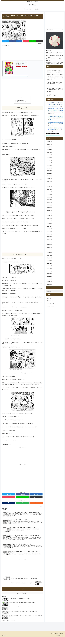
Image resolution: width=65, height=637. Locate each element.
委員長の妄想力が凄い (20, 100)
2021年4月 (49, 276)
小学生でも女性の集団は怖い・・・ (22, 101)
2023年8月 (49, 202)
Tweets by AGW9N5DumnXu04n (53, 135)
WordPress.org (50, 306)
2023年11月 (49, 194)
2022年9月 (49, 231)
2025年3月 (49, 152)
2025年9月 (49, 141)
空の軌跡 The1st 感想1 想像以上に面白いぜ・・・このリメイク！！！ (55, 71)
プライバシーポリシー (54, 633)
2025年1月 (49, 157)
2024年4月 (49, 181)
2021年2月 (49, 281)
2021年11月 (49, 257)
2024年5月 (49, 178)
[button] (62, 29)
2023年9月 (49, 199)
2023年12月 (49, 191)
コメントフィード (51, 303)
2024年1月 (49, 189)
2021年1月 (49, 284)
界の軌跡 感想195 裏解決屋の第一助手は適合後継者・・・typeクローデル (55, 84)
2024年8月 (49, 170)
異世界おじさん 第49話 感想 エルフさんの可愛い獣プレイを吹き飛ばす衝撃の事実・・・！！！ (55, 110)
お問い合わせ (61, 633)
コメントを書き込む (22, 593)
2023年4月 (49, 213)
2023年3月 (49, 215)
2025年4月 (49, 149)
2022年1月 (49, 252)
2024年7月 (49, 173)
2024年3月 (49, 183)
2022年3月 (49, 247)
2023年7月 (49, 205)
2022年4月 (49, 244)
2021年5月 (49, 273)
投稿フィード (50, 300)
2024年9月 (49, 168)
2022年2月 (49, 250)
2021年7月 (49, 268)
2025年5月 (49, 146)
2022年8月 (49, 234)
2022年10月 (49, 228)
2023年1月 (49, 220)
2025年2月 (49, 154)
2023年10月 (49, 197)
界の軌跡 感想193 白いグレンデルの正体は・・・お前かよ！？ (55, 95)
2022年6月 (49, 239)
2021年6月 (49, 271)
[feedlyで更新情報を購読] (22, 503)
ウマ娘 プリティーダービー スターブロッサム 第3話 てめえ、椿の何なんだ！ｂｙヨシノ (55, 104)
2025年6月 (49, 144)
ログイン (49, 298)
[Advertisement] (22, 87)
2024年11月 (49, 162)
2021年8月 (49, 265)
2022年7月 (49, 236)
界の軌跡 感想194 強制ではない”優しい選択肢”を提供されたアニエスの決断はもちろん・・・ (55, 90)
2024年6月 (49, 176)
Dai (50, 119)
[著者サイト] (8, 503)
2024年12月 (49, 160)
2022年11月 (49, 226)
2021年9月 (49, 263)
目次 (21, 97)
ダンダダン (4, 444)
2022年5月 (49, 242)
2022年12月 (49, 223)
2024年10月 (49, 165)
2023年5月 (49, 210)
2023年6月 (49, 207)
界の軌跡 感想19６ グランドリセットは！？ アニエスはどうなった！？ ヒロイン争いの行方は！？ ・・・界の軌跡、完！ (55, 77)
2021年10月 (49, 260)
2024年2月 (49, 186)
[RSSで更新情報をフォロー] (36, 503)
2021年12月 (49, 255)
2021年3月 (49, 279)
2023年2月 (49, 218)
